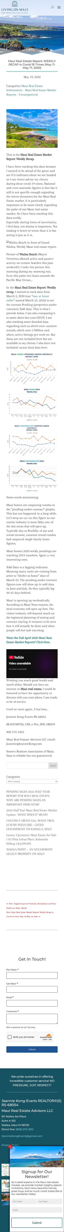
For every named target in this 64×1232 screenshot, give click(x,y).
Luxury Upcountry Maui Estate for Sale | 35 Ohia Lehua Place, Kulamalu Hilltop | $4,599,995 (31, 839)
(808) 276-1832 (24, 1129)
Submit (32, 1049)
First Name (12, 969)
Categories (13, 777)
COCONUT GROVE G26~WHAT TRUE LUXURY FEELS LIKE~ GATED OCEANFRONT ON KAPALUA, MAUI (30, 825)
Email (10, 997)
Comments (12, 1011)
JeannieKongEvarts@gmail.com (22, 1136)
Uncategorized (28, 94)
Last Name (12, 983)
